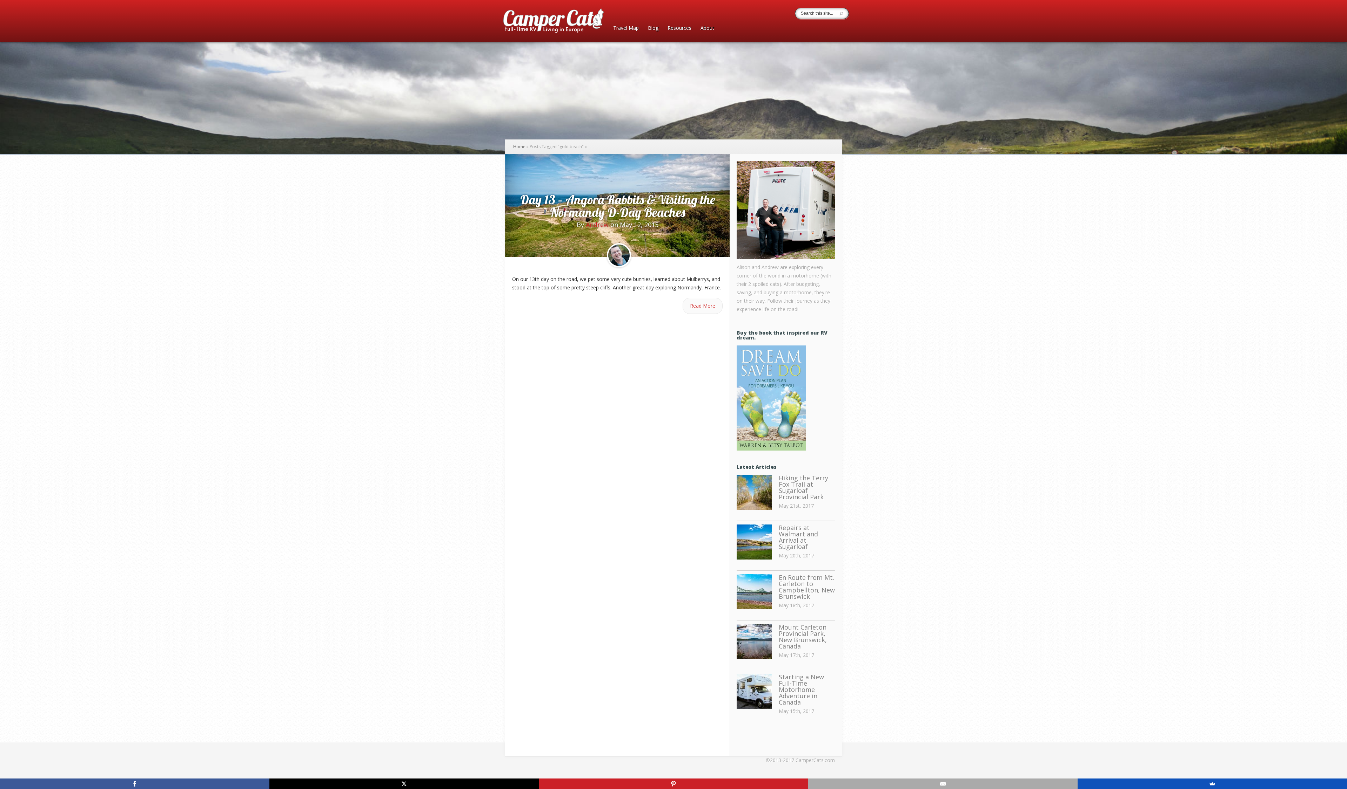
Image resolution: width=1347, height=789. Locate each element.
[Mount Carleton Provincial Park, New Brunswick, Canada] (754, 642)
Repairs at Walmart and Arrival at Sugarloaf (798, 537)
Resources (679, 28)
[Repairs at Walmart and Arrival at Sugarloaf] (754, 542)
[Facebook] (134, 783)
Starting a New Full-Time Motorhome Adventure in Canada (801, 689)
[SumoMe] (1212, 783)
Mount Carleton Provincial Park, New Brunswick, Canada (803, 636)
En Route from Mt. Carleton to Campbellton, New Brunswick (807, 587)
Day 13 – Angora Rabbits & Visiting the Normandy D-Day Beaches (617, 206)
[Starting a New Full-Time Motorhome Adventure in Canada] (754, 691)
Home (519, 147)
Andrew (597, 224)
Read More (702, 305)
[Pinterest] (673, 783)
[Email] (943, 783)
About (707, 28)
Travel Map (626, 28)
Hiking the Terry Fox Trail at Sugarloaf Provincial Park (803, 487)
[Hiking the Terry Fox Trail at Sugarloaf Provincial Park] (754, 492)
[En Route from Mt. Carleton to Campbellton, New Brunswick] (754, 592)
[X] (404, 783)
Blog (653, 28)
